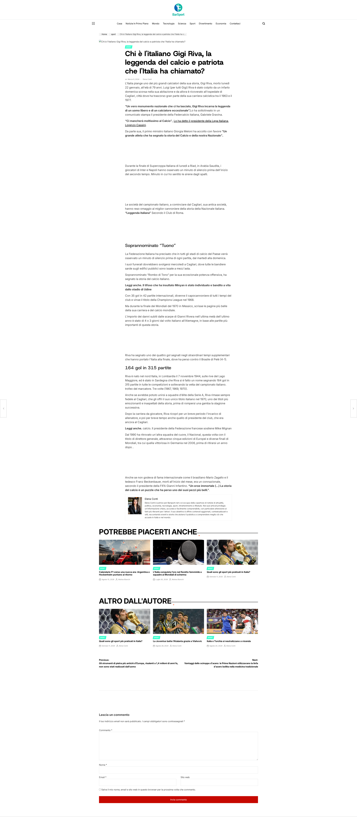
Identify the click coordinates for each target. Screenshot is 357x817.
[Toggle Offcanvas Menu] (93, 23)
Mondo (155, 23)
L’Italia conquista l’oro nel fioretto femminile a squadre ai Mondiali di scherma (177, 573)
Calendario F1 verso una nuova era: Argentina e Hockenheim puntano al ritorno (124, 573)
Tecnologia (168, 23)
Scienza (182, 23)
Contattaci (235, 23)
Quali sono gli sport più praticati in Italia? (228, 572)
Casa (119, 23)
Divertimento (205, 23)
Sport (192, 23)
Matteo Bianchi (124, 579)
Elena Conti (147, 79)
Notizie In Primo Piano (137, 23)
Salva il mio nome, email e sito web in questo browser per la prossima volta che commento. (148, 789)
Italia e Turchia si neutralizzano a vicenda (229, 641)
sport (128, 47)
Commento (105, 730)
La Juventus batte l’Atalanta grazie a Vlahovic (177, 641)
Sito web (185, 777)
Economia (221, 23)
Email (102, 777)
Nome (103, 764)
